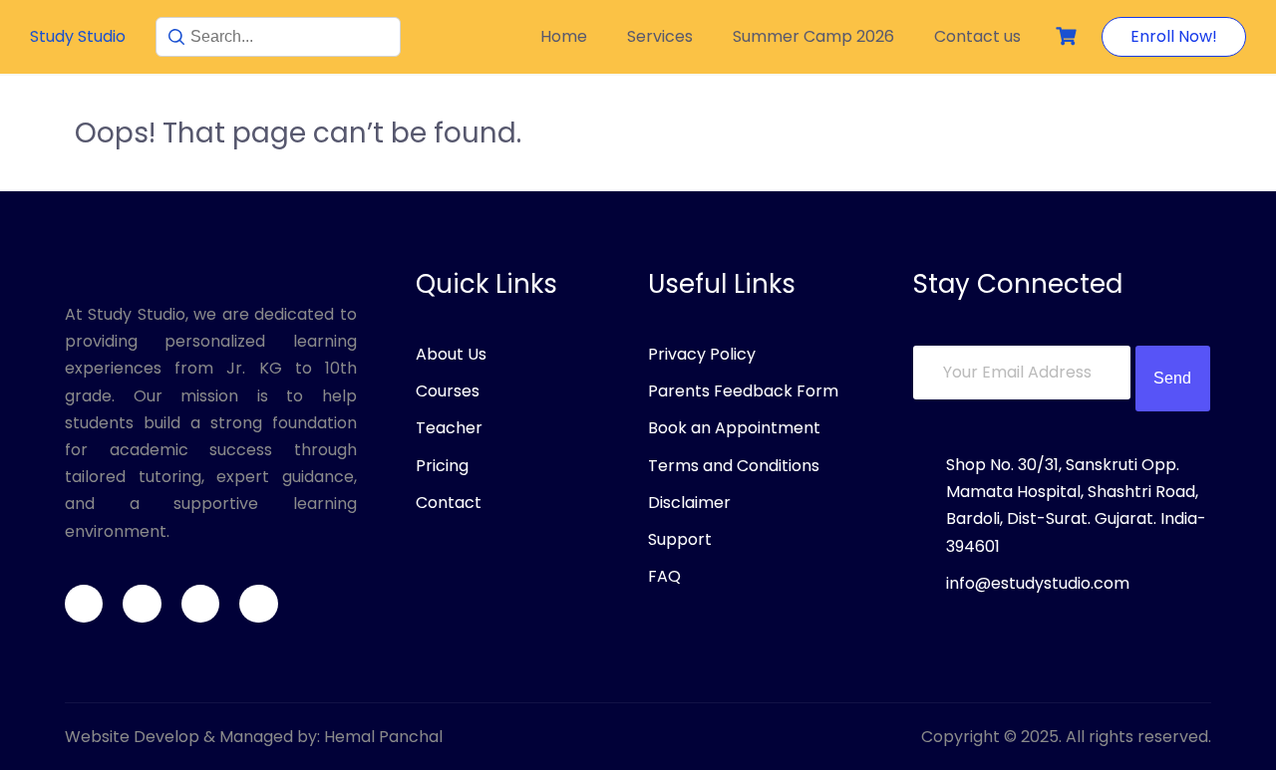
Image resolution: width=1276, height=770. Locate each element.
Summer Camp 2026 (813, 36)
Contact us (977, 36)
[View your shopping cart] (1069, 36)
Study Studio (78, 36)
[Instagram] (200, 604)
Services (660, 36)
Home (563, 36)
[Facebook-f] (84, 604)
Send (1172, 378)
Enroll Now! (1173, 36)
